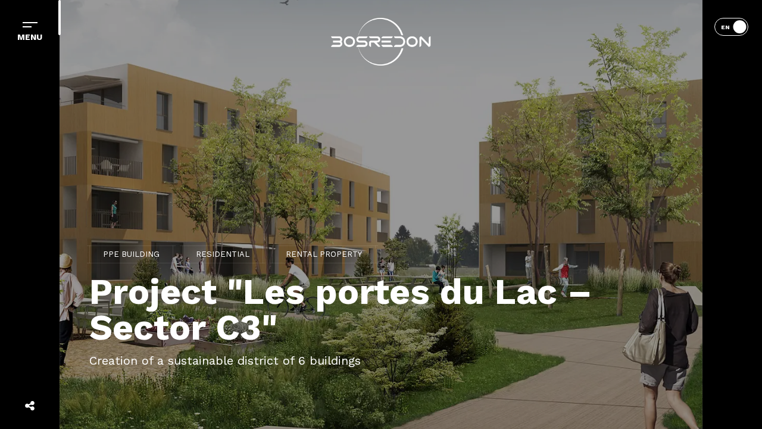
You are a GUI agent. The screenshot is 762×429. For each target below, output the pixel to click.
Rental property (324, 254)
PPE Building (131, 254)
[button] (380, 42)
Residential (222, 254)
